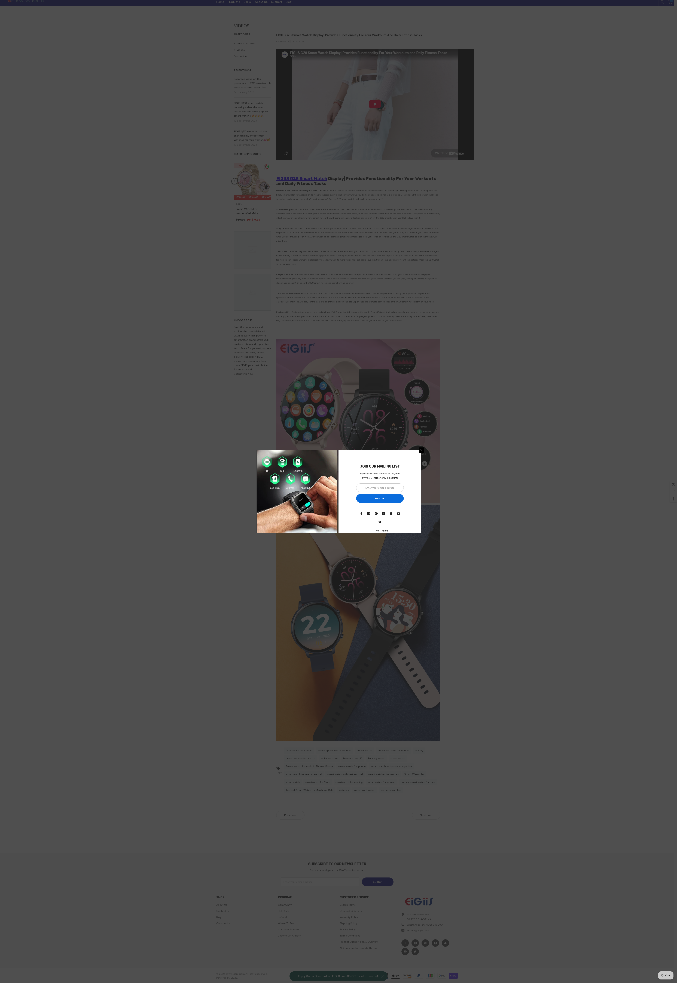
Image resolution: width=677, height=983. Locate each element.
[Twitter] (380, 522)
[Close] (421, 450)
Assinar (380, 498)
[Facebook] (361, 513)
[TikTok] (383, 513)
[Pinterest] (376, 513)
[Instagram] (369, 513)
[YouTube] (398, 513)
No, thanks (382, 530)
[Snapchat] (391, 513)
